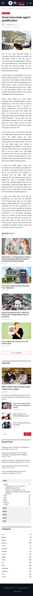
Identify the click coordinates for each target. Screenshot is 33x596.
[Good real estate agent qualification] (16, 40)
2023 (5, 515)
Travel (3, 577)
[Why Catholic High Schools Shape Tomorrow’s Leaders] (16, 376)
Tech (3, 574)
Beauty (4, 537)
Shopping (4, 571)
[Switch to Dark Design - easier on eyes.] (27, 3)
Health (3, 557)
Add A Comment (16, 353)
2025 (5, 508)
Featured (4, 551)
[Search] (30, 3)
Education (4, 548)
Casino (4, 545)
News (3, 565)
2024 (5, 511)
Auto (3, 534)
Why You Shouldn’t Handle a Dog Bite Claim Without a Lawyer (21, 405)
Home (3, 560)
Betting (4, 540)
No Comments (6, 27)
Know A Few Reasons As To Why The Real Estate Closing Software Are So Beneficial (15, 315)
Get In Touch (17, 591)
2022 (5, 518)
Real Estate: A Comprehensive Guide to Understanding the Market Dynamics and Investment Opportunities (16, 259)
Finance (4, 554)
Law (3, 562)
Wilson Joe (10, 24)
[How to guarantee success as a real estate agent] (16, 330)
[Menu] (3, 3)
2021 (4, 521)
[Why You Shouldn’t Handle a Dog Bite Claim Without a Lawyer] (6, 405)
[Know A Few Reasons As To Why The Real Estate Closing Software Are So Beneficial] (16, 302)
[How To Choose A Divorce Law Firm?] (6, 425)
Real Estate (5, 13)
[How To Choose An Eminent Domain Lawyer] (6, 416)
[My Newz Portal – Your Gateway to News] (16, 3)
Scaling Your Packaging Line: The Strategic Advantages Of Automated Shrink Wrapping (17, 491)
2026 (5, 481)
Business (4, 543)
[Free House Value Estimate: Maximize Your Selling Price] (16, 275)
